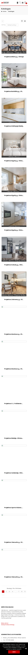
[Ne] (26, 648)
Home (4, 11)
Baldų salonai (4, 623)
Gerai (14, 652)
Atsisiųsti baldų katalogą (7, 624)
